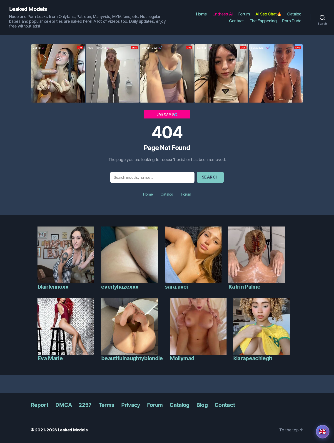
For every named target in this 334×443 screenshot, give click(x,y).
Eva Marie (50, 358)
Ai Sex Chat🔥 (268, 14)
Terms (106, 405)
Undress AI (223, 14)
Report (39, 405)
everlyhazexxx (119, 286)
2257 (85, 405)
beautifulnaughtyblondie (132, 358)
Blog (202, 405)
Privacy (130, 405)
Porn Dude (292, 20)
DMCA (63, 405)
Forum (244, 14)
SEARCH (210, 177)
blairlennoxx (52, 286)
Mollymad (182, 358)
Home (201, 14)
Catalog (294, 14)
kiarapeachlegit (252, 358)
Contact (236, 20)
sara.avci (176, 286)
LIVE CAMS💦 (167, 114)
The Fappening (263, 20)
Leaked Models (28, 9)
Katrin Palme (244, 286)
